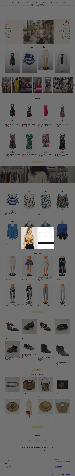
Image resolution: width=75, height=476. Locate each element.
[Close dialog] (53, 227)
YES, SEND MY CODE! (45, 242)
